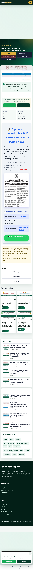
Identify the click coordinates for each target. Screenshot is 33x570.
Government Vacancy (9, 443)
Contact (3, 509)
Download (22, 216)
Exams (11, 439)
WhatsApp (16, 272)
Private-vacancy (18, 450)
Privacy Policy (5, 504)
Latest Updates (6, 492)
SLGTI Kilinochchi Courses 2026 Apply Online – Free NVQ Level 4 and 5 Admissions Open (24, 324)
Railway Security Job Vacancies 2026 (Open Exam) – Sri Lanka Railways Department (19, 381)
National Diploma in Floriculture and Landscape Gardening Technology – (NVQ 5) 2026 (7, 325)
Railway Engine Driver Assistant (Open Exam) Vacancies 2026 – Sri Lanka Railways (20, 355)
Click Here (22, 222)
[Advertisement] (16, 22)
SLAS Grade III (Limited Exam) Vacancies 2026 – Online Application (19, 372)
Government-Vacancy (22, 443)
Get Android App (23, 105)
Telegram (16, 281)
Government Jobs (7, 490)
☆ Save (9, 95)
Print (24, 95)
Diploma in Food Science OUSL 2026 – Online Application (8, 303)
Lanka (6, 2)
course (5, 439)
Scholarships (7, 454)
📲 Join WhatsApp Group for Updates (16, 238)
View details (5, 307)
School (14, 454)
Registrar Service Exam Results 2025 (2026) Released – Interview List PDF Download (20, 424)
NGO (10, 447)
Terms (3, 507)
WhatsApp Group (6, 511)
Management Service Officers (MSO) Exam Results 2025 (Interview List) (19, 415)
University (21, 454)
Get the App (24, 561)
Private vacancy (8, 450)
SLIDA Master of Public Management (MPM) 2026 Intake (24, 303)
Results (27, 450)
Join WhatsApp (9, 105)
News (5, 447)
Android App (5, 514)
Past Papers (5, 488)
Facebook (16, 276)
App (30, 2)
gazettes (18, 439)
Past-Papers (17, 447)
